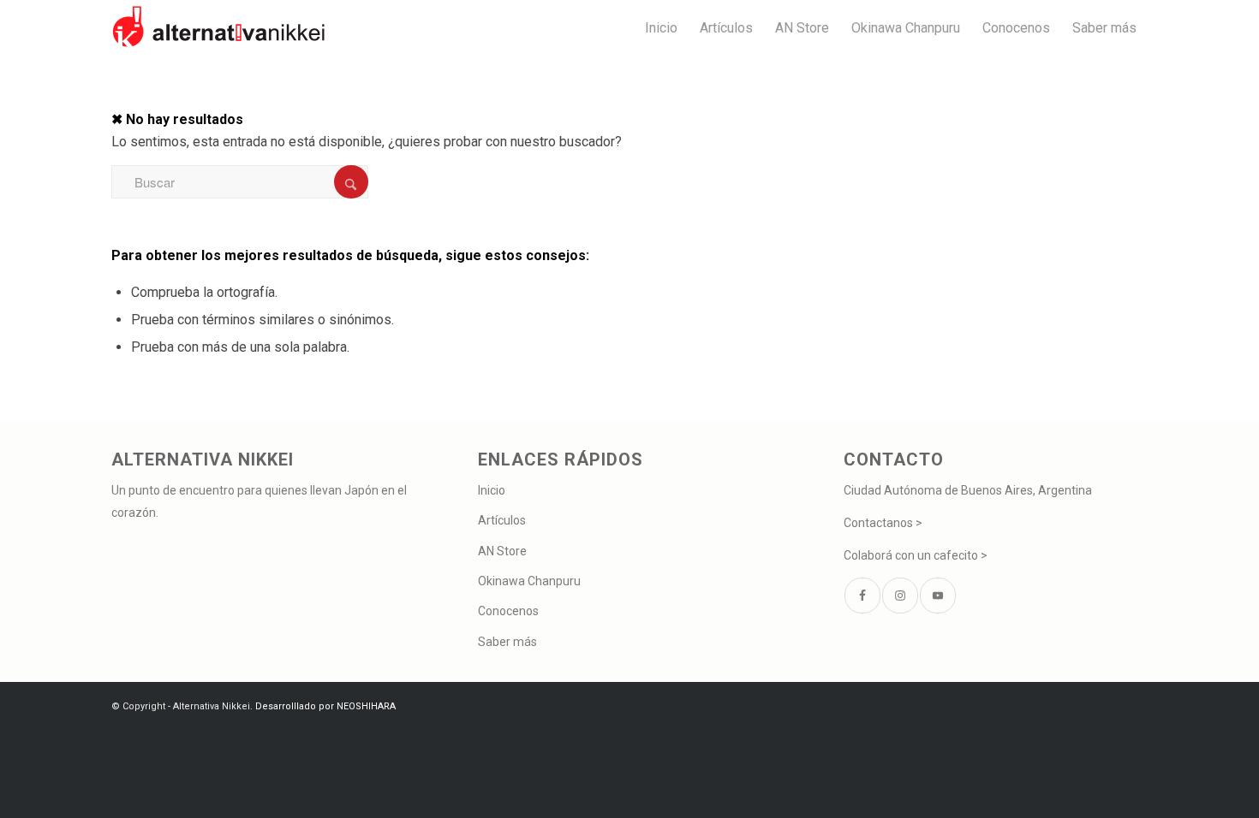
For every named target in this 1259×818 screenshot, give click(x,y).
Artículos (502, 520)
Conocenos (508, 611)
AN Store (502, 551)
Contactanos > (883, 523)
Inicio (491, 490)
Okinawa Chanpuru (529, 581)
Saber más (507, 642)
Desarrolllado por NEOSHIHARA (325, 706)
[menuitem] (661, 28)
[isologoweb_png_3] (218, 28)
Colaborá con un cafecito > (916, 555)
